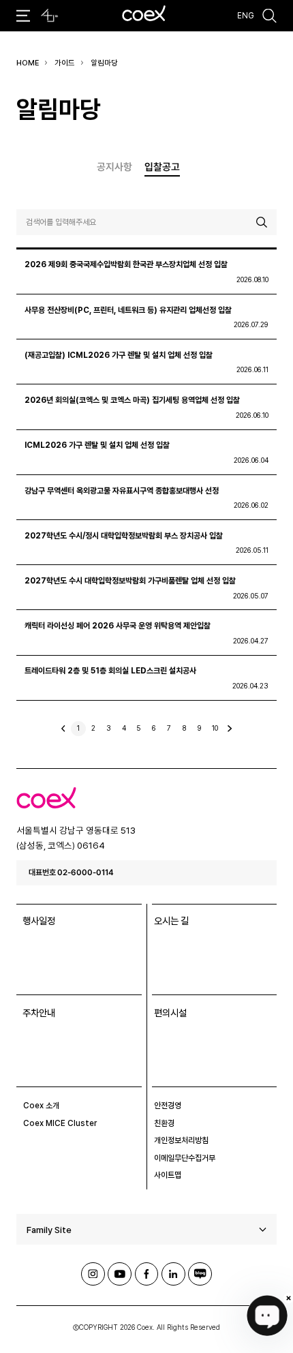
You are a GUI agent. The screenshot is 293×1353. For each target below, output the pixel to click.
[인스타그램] (93, 1274)
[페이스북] (147, 1274)
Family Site (49, 1229)
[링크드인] (173, 1274)
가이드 (65, 63)
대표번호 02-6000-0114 (71, 872)
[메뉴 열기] (23, 16)
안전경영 (167, 1105)
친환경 (164, 1123)
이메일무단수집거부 (184, 1158)
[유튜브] (120, 1274)
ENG (245, 15)
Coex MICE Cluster (60, 1123)
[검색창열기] (269, 16)
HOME (27, 63)
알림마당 (104, 63)
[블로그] (200, 1274)
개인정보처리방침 (181, 1140)
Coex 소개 (41, 1105)
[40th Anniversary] (49, 15)
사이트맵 (167, 1175)
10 (215, 728)
